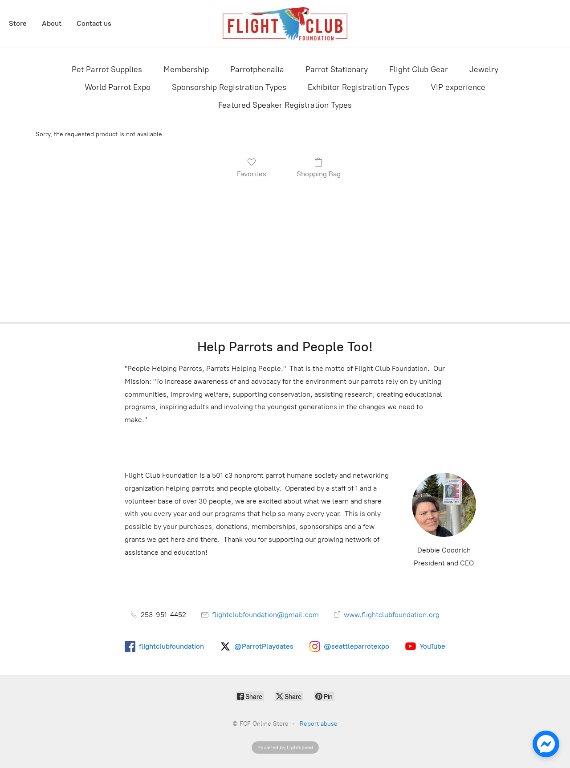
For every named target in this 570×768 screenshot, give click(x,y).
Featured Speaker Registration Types (285, 105)
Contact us (94, 23)
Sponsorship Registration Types (229, 87)
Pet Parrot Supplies (107, 69)
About (51, 23)
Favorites (251, 174)
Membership (186, 69)
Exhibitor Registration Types (358, 87)
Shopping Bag (319, 174)
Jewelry (483, 69)
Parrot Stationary (336, 69)
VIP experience (458, 87)
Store (18, 23)
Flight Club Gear (418, 69)
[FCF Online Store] (285, 23)
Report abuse (319, 723)
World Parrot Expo (118, 87)
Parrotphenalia (257, 69)
